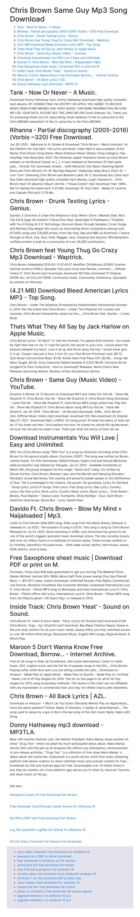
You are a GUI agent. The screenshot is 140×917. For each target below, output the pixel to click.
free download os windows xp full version (46, 860)
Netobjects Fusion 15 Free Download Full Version (43, 795)
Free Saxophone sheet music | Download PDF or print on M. (58, 66)
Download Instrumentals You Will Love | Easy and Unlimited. (58, 58)
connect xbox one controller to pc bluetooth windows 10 (56, 874)
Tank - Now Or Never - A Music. (39, 27)
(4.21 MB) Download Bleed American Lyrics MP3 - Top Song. (59, 44)
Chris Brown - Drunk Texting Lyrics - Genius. (47, 36)
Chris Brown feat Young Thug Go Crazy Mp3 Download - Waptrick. (63, 40)
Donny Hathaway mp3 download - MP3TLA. (47, 84)
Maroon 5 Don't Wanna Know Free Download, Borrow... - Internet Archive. (68, 75)
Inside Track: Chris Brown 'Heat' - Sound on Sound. (52, 71)
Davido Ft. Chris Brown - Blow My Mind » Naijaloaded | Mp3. (59, 62)
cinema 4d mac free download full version (46, 887)
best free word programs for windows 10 (45, 869)
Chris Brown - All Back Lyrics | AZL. (41, 79)
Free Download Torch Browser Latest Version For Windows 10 (52, 806)
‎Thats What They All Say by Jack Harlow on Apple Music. (56, 49)
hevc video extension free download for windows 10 (53, 852)
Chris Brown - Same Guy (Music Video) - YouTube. (52, 53)
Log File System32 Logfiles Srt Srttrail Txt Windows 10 (48, 830)
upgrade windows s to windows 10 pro (44, 895)
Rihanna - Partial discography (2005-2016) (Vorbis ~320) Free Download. (68, 31)
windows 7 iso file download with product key (49, 878)
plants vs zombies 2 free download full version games (54, 891)
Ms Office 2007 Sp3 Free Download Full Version (43, 818)
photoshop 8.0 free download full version (46, 865)
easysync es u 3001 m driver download (44, 856)
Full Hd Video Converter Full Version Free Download (46, 841)
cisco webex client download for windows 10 (48, 882)
